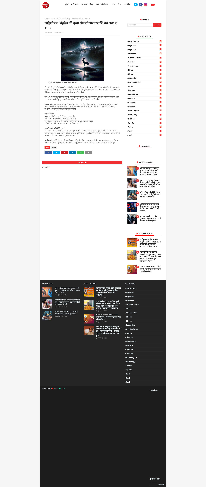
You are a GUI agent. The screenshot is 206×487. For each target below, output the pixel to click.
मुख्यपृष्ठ (47, 19)
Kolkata (144, 98)
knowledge (144, 94)
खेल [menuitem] (113, 4)
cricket (144, 62)
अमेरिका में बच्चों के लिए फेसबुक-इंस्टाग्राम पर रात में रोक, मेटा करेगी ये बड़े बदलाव (150, 207)
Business (144, 54)
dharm (144, 70)
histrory (144, 90)
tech (144, 131)
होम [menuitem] (66, 4)
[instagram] (145, 4)
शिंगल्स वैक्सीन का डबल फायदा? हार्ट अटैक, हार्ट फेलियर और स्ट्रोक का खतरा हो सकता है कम (149, 171)
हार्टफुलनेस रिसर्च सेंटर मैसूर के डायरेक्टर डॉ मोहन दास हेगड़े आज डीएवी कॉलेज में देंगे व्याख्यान (150, 243)
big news (144, 45)
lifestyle (144, 102)
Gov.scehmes (144, 82)
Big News (144, 49)
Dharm (53, 19)
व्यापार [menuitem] (84, 4)
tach (144, 127)
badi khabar (144, 41)
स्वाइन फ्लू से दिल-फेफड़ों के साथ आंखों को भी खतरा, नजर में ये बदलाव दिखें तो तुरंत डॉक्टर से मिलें (150, 183)
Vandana (49, 32)
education (144, 78)
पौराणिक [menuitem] (127, 4)
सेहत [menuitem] (92, 4)
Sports (144, 123)
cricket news (144, 66)
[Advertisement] (154, 434)
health (144, 86)
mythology (144, 115)
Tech (144, 135)
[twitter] (136, 4)
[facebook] (141, 4)
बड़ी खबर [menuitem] (75, 4)
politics (144, 119)
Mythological (144, 111)
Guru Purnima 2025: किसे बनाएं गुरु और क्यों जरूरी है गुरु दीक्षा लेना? (150, 269)
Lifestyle (144, 106)
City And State (144, 58)
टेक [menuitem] (119, 4)
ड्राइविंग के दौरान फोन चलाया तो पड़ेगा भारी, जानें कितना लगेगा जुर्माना (150, 218)
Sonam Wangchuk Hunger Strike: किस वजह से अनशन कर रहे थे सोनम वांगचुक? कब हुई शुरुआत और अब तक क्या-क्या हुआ (108, 331)
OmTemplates (60, 389)
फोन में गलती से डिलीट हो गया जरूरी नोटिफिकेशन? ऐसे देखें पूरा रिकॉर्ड (150, 194)
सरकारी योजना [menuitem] (102, 4)
